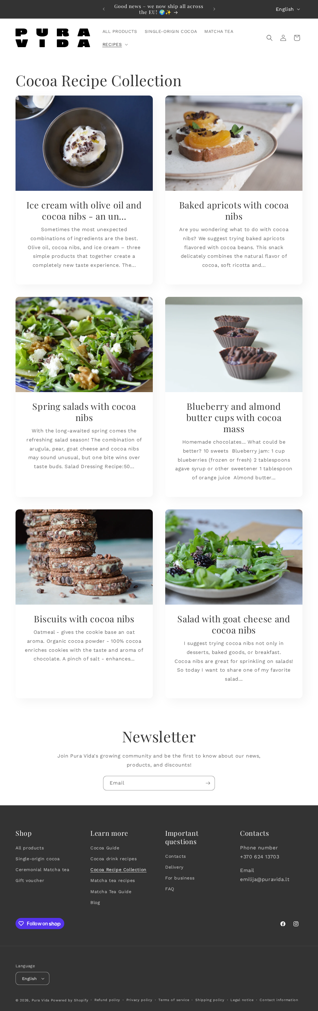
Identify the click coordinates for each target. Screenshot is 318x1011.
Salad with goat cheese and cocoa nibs (233, 624)
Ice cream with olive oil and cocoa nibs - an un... (84, 210)
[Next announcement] (214, 9)
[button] (114, 44)
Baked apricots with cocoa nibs (234, 210)
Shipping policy (210, 1000)
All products (30, 847)
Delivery (174, 867)
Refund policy (107, 1000)
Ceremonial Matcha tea (43, 869)
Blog (95, 902)
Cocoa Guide (105, 847)
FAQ (169, 888)
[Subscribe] (208, 783)
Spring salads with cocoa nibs (84, 411)
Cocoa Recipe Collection (118, 869)
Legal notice (241, 1000)
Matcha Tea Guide (111, 891)
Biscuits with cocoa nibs (84, 618)
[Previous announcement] (104, 9)
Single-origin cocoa (38, 858)
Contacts (175, 856)
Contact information (279, 1000)
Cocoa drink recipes (113, 858)
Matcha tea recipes (112, 880)
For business (179, 877)
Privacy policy (139, 1000)
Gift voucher (30, 880)
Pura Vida (40, 1000)
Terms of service (173, 1000)
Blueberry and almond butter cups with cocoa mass (234, 417)
